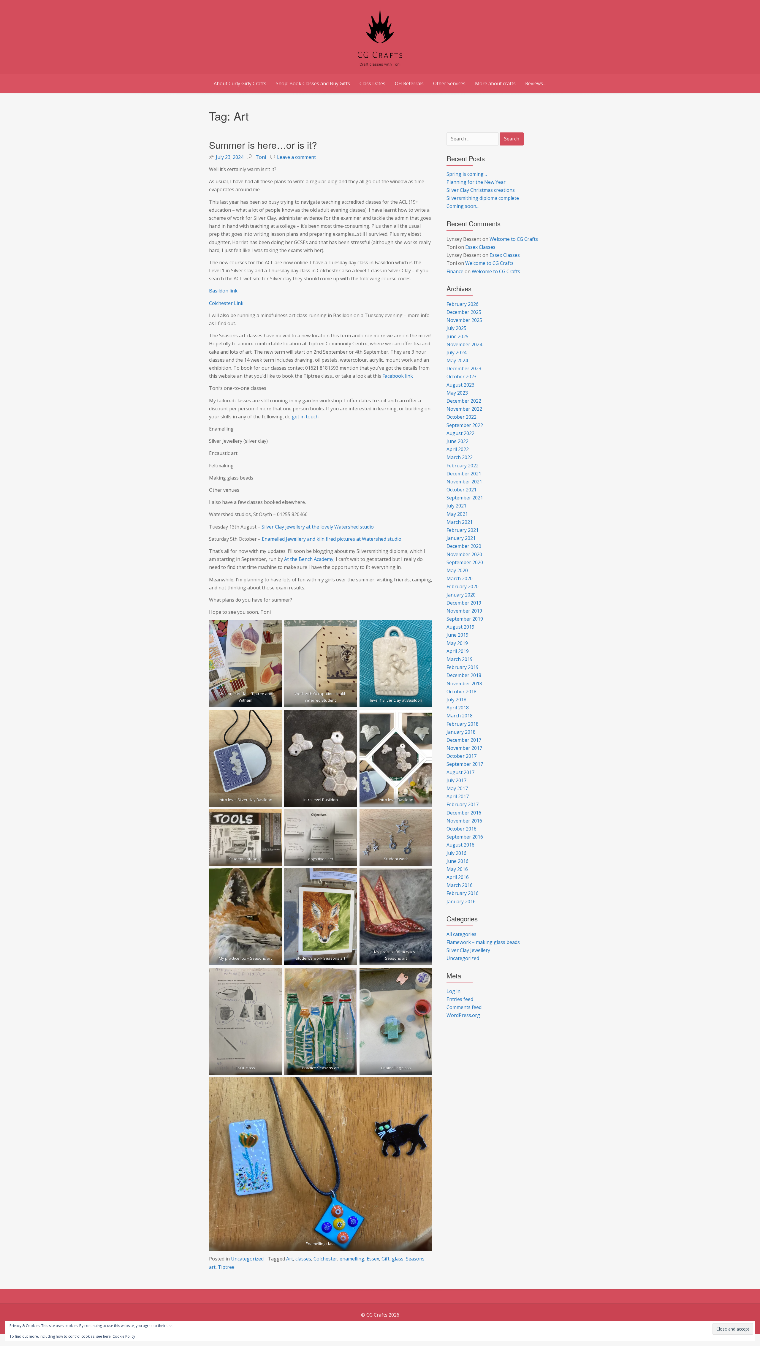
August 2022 (460, 433)
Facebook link (397, 376)
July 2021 (456, 505)
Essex (373, 1258)
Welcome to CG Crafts (514, 239)
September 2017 (464, 764)
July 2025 (456, 328)
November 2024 (464, 344)
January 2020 (461, 594)
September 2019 (464, 619)
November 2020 (464, 554)
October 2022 (461, 417)
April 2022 (457, 449)
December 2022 (463, 401)
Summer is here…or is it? (263, 144)
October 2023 (461, 376)
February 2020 (462, 586)
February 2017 (462, 804)
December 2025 (463, 312)
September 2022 (464, 425)
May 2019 (457, 643)
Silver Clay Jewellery (468, 950)
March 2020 (459, 578)
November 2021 (464, 481)
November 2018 (464, 683)
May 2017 (457, 788)
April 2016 (457, 877)
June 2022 (457, 441)
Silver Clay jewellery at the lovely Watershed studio (318, 526)
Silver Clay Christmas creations (480, 190)
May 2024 (457, 360)
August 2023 (460, 385)
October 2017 (461, 756)
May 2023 (457, 393)
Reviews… (535, 83)
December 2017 (463, 740)
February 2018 (462, 724)
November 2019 (464, 611)
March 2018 (459, 715)
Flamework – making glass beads (483, 942)
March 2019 (459, 659)
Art (289, 1258)
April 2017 (457, 796)
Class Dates (372, 83)
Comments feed (464, 1007)
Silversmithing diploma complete (482, 198)
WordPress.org (463, 1015)
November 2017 (464, 748)
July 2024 (456, 352)
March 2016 (459, 885)
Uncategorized (247, 1258)
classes (303, 1258)
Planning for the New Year (476, 182)
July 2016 (456, 853)
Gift (385, 1258)
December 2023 (463, 368)
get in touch (305, 416)
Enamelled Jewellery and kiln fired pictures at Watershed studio (331, 539)
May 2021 (457, 514)
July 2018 (456, 699)
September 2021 (464, 497)
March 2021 (459, 522)
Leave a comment (296, 157)
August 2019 (460, 627)
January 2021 (461, 538)
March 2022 (459, 457)
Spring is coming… (466, 174)
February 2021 (462, 530)
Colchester (325, 1258)
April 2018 (457, 707)
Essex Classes (480, 247)
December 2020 (463, 546)
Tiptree (226, 1267)
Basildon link (223, 290)
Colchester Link (226, 303)
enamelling (352, 1258)
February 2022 (462, 465)
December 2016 (463, 812)
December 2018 (463, 675)
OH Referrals (409, 83)
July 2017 (456, 780)
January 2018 (461, 732)
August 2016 (460, 845)
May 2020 (457, 570)
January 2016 (461, 901)
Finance (454, 271)
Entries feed (459, 999)
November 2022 (464, 409)
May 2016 (457, 869)
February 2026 (462, 304)
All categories (461, 934)
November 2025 (464, 320)
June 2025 (457, 336)
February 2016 (462, 893)
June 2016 (457, 861)
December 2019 (463, 603)
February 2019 (462, 667)
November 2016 (464, 820)
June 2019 (457, 635)
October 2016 (461, 828)
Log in (453, 991)
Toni (261, 157)
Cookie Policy (124, 1336)
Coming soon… (462, 206)
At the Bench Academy (308, 559)
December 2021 (463, 473)
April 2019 (457, 651)
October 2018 (461, 691)
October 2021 (461, 489)
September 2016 (464, 836)
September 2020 (464, 562)
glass (397, 1258)
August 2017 (460, 772)
